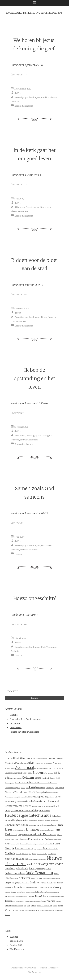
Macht (31, 849)
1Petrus (29, 758)
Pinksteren (24, 878)
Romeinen (20, 887)
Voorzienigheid (20, 905)
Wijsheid (16, 910)
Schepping (57, 887)
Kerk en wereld (14, 835)
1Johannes (9, 759)
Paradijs (56, 873)
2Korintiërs (10, 763)
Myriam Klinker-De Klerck (42, 854)
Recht (53, 883)
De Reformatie (30, 782)
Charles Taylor (13, 778)
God (52, 806)
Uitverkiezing (21, 901)
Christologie (19, 778)
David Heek (18, 783)
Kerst (46, 834)
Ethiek (31, 792)
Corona (37, 778)
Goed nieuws (16, 727)
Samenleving (47, 887)
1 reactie (18, 554)
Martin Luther (55, 849)
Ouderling (23, 873)
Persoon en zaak (14, 878)
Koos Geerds (58, 839)
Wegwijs (60, 905)
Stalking (38, 892)
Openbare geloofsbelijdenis (19, 868)
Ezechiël (50, 792)
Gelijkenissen (49, 797)
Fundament (22, 797)
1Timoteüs (20, 207)
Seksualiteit (28, 892)
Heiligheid (8, 820)
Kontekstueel (52, 839)
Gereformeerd (51, 801)
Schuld (13, 892)
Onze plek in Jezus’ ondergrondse (25, 719)
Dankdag (8, 783)
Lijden (57, 844)
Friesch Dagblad (16, 797)
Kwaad (15, 844)
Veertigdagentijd (28, 901)
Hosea (57, 820)
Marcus (47, 848)
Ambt (55, 763)
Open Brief (47, 869)
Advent (32, 763)
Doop (33, 787)
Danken (12, 783)
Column (28, 777)
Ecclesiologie (50, 788)
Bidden (44, 317)
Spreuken (33, 892)
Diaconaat (53, 783)
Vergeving (51, 901)
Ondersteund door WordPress (23, 968)
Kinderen (53, 835)
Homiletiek (53, 820)
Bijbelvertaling (50, 773)
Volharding (14, 905)
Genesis (37, 801)
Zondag (60, 910)
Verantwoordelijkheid (36, 901)
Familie (53, 792)
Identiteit (31, 825)
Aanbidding (24, 763)
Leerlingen (35, 844)
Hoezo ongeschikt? (34, 598)
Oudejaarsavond (13, 873)
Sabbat (41, 887)
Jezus (9, 829)
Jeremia (52, 317)
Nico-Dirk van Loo (42, 859)
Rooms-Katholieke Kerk (31, 887)
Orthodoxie (15, 723)
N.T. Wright (52, 854)
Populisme (33, 878)
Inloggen (14, 936)
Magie (35, 849)
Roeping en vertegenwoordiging (24, 732)
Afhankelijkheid (40, 763)
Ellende (18, 792)
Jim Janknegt (18, 830)
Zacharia (15, 651)
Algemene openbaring (48, 763)
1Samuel (35, 759)
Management (40, 849)
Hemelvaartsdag (33, 820)
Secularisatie (21, 892)
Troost (8, 901)
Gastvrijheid (38, 796)
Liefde (52, 844)
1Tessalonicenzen (43, 758)
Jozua (57, 830)
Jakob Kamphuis (47, 825)
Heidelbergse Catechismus (28, 815)
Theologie (31, 896)
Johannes (15, 440)
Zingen (55, 910)
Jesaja (60, 824)
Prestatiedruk (52, 878)
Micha (30, 854)
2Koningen (59, 758)
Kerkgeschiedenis (24, 835)
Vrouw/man (46, 905)
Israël (41, 825)
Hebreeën (46, 811)
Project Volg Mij (12, 883)
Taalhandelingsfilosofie (22, 896)
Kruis (8, 843)
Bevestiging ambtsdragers (27, 97)
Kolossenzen (23, 839)
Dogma (18, 788)
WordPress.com (34, 972)
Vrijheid (33, 905)
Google (13, 811)
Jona (53, 830)
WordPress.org (17, 949)
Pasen (8, 878)
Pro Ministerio (24, 883)
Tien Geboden (42, 896)
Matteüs (10, 853)
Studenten (8, 896)
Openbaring (39, 869)
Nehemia (30, 859)
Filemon (56, 792)
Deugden (41, 783)
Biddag (30, 773)
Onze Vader (55, 864)
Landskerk (30, 844)
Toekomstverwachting (55, 896)
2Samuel (18, 763)
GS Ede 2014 (21, 810)
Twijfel (17, 901)
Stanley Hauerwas (47, 892)
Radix (49, 883)
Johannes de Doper (46, 830)
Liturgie (9, 848)
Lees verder (19, 74)
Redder (6, 887)
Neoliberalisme (36, 859)
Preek (48, 878)
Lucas (19, 848)
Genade (29, 801)
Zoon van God (7, 915)
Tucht (13, 901)
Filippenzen (9, 797)
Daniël (58, 778)
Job (24, 830)
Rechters (60, 883)
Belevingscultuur (50, 768)
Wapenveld (55, 905)
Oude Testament (18, 321)
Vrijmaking (39, 905)
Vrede (28, 905)
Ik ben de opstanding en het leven (34, 378)
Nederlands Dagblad (16, 858)
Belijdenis (59, 768)
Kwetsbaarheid (22, 844)
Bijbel (45, 773)
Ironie (38, 825)
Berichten (16, 941)
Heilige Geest (56, 816)
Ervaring (25, 792)
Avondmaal (20, 435)
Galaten (28, 797)
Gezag (48, 806)
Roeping (10, 887)
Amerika (7, 768)
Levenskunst (40, 844)
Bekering (42, 768)
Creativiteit (45, 778)
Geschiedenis (42, 806)
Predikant (39, 878)
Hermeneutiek (47, 820)
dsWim (17, 93)
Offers (29, 864)
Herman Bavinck (41, 820)
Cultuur (52, 778)
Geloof (57, 797)
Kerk (8, 834)
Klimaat (16, 839)
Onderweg (39, 864)
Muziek (34, 854)
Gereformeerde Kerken (18, 806)
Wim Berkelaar (21, 910)
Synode (14, 896)
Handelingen (35, 810)
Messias (25, 854)
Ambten (59, 763)
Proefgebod (57, 878)
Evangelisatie (42, 792)
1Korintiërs (19, 758)
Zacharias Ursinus (44, 910)
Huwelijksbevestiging (16, 825)
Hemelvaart (25, 820)
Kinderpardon (59, 835)
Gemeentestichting (21, 801)
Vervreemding (58, 901)
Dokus (27, 788)
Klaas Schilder (9, 839)
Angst (13, 768)
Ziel (52, 910)
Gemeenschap (10, 801)
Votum (25, 905)
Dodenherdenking (11, 788)
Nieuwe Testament (19, 211)
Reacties (16, 945)
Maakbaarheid (27, 849)
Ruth (37, 887)
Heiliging (16, 820)
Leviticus (46, 844)
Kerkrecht (37, 834)
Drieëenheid (46, 545)
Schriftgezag (7, 892)
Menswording (19, 854)
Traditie (62, 896)
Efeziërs (45, 97)
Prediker (44, 878)
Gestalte (13, 715)
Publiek (43, 883)
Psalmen (35, 882)
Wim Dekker (29, 910)
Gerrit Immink (35, 806)
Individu (34, 825)
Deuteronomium (46, 783)
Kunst (12, 844)
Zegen (49, 910)
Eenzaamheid (59, 788)
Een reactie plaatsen (23, 106)
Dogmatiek (23, 788)
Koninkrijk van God (38, 839)
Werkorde (9, 910)
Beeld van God (37, 768)
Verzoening (8, 905)
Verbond (43, 901)
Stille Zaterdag (56, 892)
